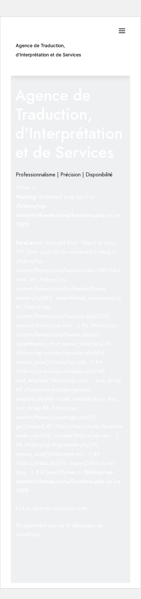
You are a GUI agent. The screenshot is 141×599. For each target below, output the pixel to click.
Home (22, 187)
